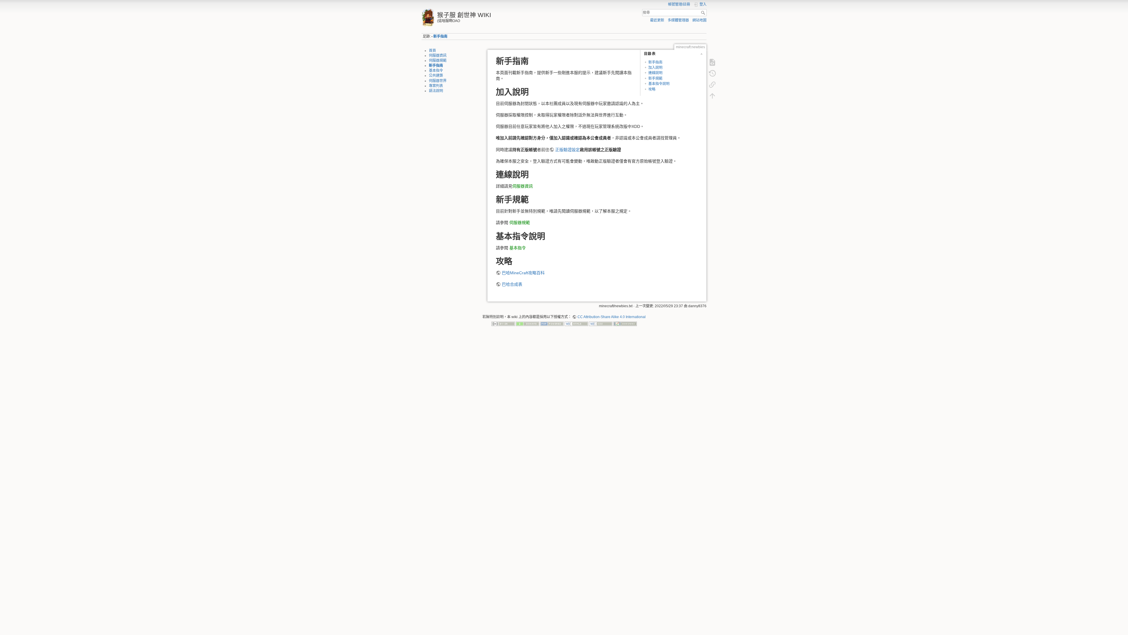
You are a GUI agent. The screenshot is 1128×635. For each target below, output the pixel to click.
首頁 (432, 51)
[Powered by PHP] (552, 324)
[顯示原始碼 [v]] (712, 62)
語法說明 (436, 91)
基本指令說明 (658, 84)
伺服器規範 (437, 61)
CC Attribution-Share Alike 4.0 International (611, 317)
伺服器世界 (437, 81)
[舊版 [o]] (712, 73)
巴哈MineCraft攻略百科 (523, 272)
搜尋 (703, 13)
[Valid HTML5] (576, 324)
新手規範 (655, 78)
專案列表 (436, 86)
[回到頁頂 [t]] (712, 95)
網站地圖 (699, 20)
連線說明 (655, 73)
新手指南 (440, 36)
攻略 (651, 89)
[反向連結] (712, 84)
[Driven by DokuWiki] (625, 324)
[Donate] (527, 324)
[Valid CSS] (600, 324)
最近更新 (657, 20)
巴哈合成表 (512, 284)
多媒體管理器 (678, 20)
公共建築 (436, 75)
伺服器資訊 (437, 56)
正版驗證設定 (567, 149)
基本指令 (436, 70)
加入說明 (655, 68)
